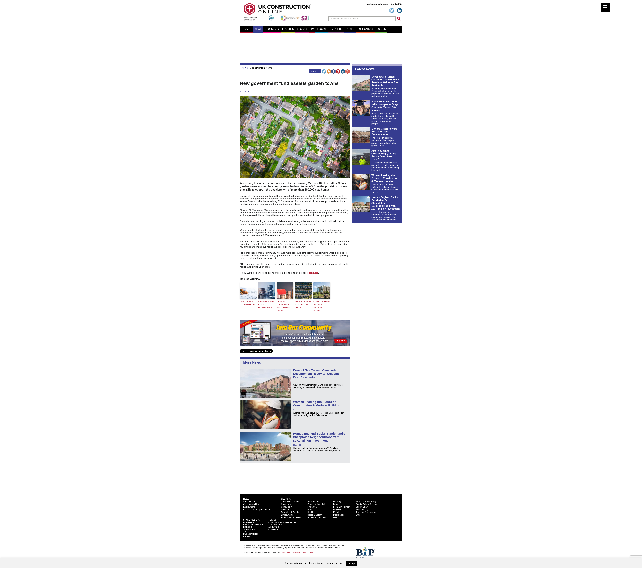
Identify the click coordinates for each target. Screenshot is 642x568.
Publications (366, 29)
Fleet (309, 509)
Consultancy (286, 507)
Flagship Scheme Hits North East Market (303, 304)
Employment (249, 507)
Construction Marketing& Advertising (282, 523)
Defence (285, 509)
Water (358, 515)
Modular (337, 512)
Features (288, 29)
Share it (315, 71)
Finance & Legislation (317, 504)
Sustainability (362, 509)
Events (350, 29)
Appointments (249, 501)
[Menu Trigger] (605, 7)
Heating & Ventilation (317, 517)
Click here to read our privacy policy (297, 552)
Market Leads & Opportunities (256, 509)
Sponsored (272, 29)
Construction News (261, 67)
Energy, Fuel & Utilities (291, 517)
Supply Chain (362, 507)
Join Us (272, 520)
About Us (273, 527)
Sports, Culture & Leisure (367, 504)
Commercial (286, 504)
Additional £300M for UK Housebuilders (266, 304)
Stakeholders (251, 520)
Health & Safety (314, 515)
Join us (381, 29)
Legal (335, 504)
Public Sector (339, 515)
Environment (313, 501)
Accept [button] (351, 563)
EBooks (247, 527)
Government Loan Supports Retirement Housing (321, 306)
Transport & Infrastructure (367, 512)
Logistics (337, 509)
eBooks (322, 29)
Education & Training (290, 512)
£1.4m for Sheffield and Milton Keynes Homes (283, 306)
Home (246, 29)
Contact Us (396, 4)
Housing (337, 501)
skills (335, 517)
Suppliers (336, 29)
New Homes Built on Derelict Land (248, 303)
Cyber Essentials (253, 525)
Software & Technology (366, 501)
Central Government (290, 501)
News (258, 29)
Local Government (341, 507)
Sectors (302, 29)
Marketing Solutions (377, 4)
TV (312, 29)
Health (310, 512)
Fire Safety (312, 507)
